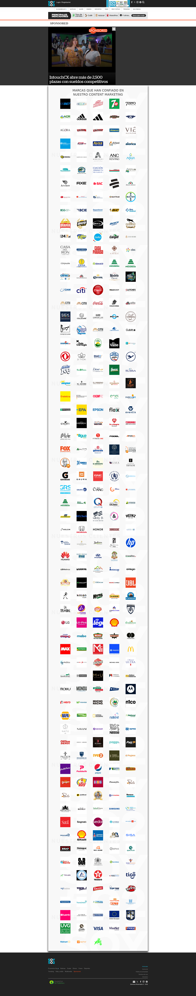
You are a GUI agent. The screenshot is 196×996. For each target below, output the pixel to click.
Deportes (98, 9)
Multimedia (68, 971)
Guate (81, 9)
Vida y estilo (115, 9)
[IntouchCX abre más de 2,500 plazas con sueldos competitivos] (82, 49)
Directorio (145, 977)
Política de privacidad (142, 971)
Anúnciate (145, 966)
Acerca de (145, 969)
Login (58, 2)
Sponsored (77, 971)
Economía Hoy (61, 9)
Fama (106, 9)
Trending (126, 9)
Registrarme (66, 2)
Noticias (73, 9)
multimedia (137, 9)
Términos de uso (143, 974)
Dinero (89, 9)
